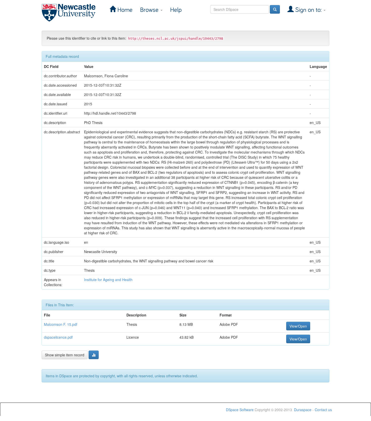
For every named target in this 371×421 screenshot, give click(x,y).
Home (124, 10)
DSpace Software (240, 409)
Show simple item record (64, 354)
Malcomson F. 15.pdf (60, 324)
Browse (150, 10)
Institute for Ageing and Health (108, 279)
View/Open (298, 326)
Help (176, 10)
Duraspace (302, 409)
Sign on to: (308, 10)
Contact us (323, 409)
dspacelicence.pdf (58, 337)
